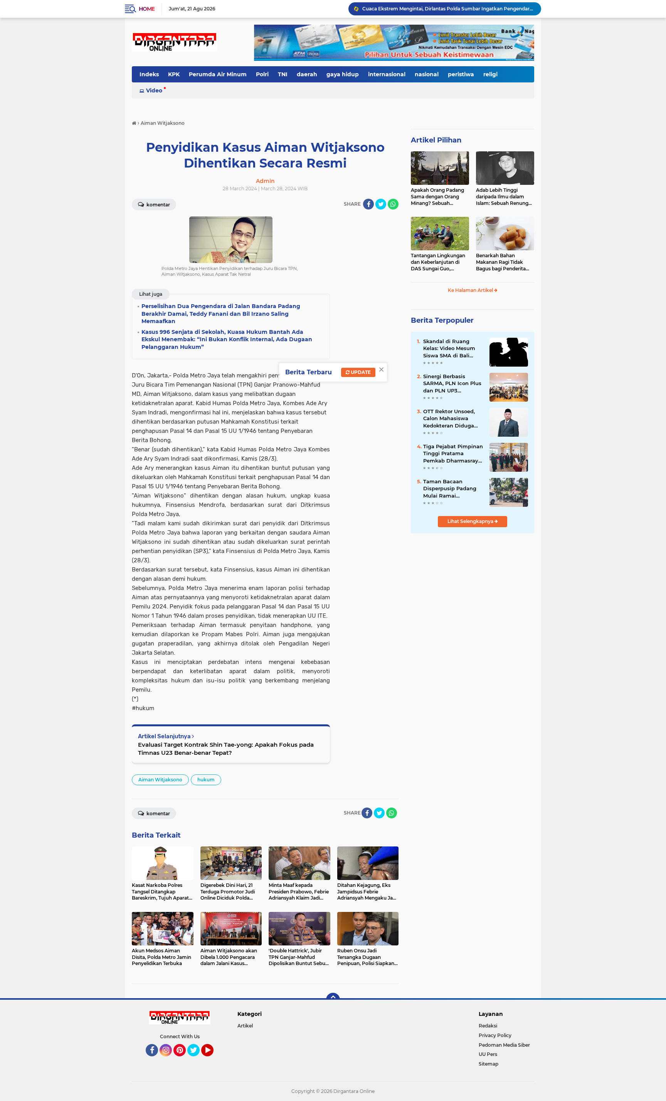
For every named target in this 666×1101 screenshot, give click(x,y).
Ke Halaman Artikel (471, 290)
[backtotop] (333, 1000)
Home (147, 8)
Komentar (157, 205)
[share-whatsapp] (393, 204)
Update (360, 372)
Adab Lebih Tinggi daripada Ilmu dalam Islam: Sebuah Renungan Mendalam (505, 196)
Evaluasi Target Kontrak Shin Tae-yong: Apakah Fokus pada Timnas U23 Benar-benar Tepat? (226, 748)
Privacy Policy (495, 1035)
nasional (427, 74)
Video (154, 90)
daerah (307, 74)
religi (490, 74)
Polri (262, 74)
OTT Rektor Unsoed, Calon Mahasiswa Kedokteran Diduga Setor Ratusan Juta (449, 418)
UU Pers (488, 1054)
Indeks (149, 74)
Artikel (245, 1026)
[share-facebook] (368, 204)
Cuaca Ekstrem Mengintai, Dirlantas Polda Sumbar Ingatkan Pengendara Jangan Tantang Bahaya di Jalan (448, 9)
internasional (386, 74)
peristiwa (461, 74)
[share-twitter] (380, 204)
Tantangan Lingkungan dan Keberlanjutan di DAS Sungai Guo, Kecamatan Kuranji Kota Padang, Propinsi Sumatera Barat (439, 262)
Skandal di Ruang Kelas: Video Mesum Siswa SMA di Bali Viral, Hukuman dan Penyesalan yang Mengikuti (449, 348)
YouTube (212, 1059)
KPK (174, 74)
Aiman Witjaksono (160, 780)
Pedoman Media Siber (504, 1045)
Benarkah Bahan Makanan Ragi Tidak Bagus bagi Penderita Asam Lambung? (501, 262)
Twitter (197, 1059)
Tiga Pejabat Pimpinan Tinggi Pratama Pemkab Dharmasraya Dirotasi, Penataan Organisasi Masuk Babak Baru (453, 453)
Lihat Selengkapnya (470, 521)
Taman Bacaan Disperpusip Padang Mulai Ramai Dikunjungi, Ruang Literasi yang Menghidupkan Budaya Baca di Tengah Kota (449, 488)
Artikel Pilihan (436, 140)
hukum (206, 780)
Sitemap (488, 1064)
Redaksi (488, 1026)
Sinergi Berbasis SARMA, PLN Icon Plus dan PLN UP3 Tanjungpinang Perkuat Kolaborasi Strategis (452, 383)
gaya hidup (342, 74)
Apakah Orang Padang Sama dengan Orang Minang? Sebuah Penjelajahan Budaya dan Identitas (437, 196)
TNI (283, 74)
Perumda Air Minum (218, 74)
